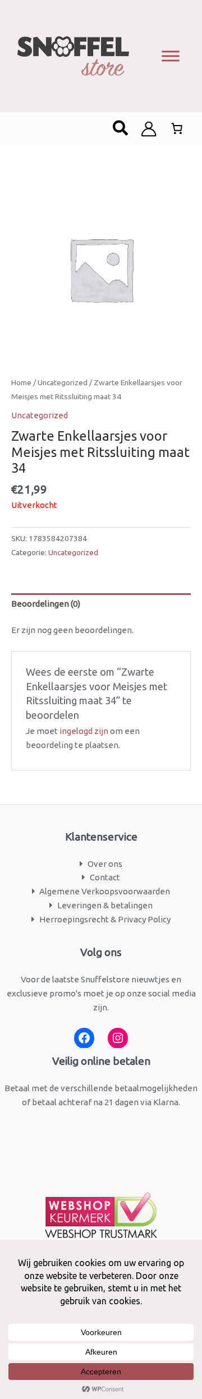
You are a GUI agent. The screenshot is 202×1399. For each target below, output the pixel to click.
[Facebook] (84, 1038)
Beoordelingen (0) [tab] (45, 603)
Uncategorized (63, 382)
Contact (105, 877)
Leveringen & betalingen (105, 905)
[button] (121, 129)
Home (21, 382)
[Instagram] (118, 1038)
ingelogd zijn (83, 731)
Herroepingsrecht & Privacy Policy (105, 919)
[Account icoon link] (148, 129)
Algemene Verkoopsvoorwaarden (104, 891)
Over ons (105, 864)
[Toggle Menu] (171, 55)
